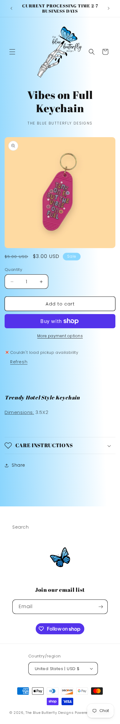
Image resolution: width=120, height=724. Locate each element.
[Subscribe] (100, 606)
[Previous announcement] (11, 8)
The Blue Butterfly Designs (50, 712)
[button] (12, 52)
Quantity (13, 269)
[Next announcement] (108, 8)
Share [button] (18, 465)
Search (20, 527)
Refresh (18, 362)
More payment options (60, 335)
